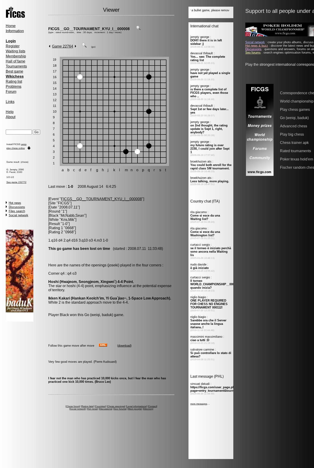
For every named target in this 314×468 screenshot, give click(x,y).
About (10, 117)
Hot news (15, 203)
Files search (17, 211)
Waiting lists (15, 51)
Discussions (17, 207)
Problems (13, 86)
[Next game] (75, 46)
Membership (16, 56)
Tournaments (16, 66)
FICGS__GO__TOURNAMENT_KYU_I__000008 (89, 29)
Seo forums (120, 409)
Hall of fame (15, 61)
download (124, 345)
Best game (14, 71)
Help (10, 112)
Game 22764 (62, 46)
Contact (152, 406)
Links (10, 102)
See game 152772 (16, 182)
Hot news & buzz (256, 45)
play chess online (15, 148)
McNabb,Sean (72, 215)
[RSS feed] (103, 345)
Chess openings (116, 406)
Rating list (14, 81)
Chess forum (73, 406)
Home (11, 26)
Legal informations (136, 406)
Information (15, 31)
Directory (148, 409)
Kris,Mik (67, 220)
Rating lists (87, 406)
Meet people (134, 409)
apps (23, 144)
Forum (11, 92)
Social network (18, 215)
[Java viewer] (84, 46)
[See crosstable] (138, 29)
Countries (100, 406)
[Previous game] (49, 46)
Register (13, 46)
